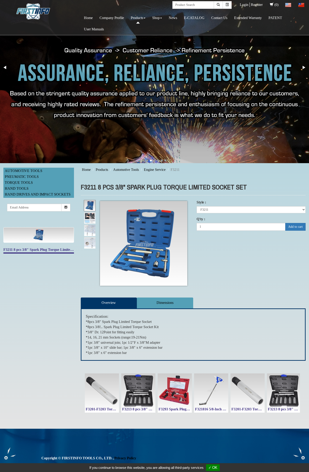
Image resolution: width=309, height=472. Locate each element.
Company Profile (112, 18)
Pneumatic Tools (22, 177)
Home (88, 18)
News (173, 18)
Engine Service (155, 170)
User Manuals (94, 29)
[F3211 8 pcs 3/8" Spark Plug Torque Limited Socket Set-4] (89, 243)
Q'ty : (201, 219)
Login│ (245, 5)
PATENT (275, 18)
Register (257, 5)
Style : (201, 202)
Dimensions (165, 303)
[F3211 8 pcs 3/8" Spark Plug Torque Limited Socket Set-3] (89, 230)
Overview (109, 303)
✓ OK (212, 468)
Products (137, 18)
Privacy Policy (125, 458)
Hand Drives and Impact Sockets (38, 194)
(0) (276, 5)
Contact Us (219, 18)
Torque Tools (19, 182)
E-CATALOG (194, 18)
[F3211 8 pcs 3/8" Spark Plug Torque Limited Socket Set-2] (89, 218)
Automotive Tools (23, 171)
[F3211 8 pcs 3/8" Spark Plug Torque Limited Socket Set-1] (90, 206)
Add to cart (295, 226)
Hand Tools (17, 188)
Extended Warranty (248, 18)
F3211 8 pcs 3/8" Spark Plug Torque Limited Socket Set (46, 250)
